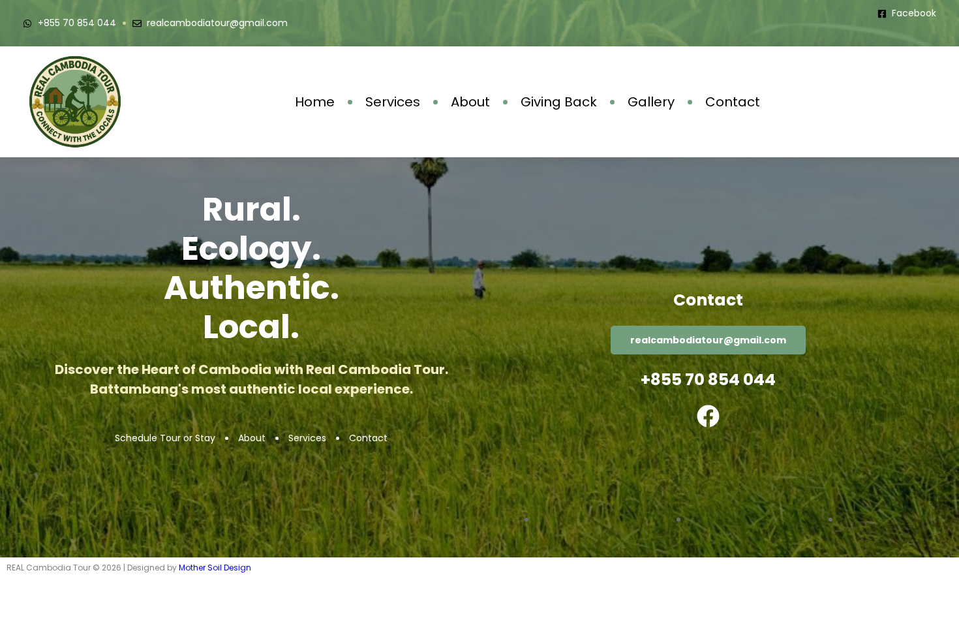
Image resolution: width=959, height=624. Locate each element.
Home (315, 101)
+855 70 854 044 (708, 379)
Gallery (651, 101)
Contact (732, 101)
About (470, 101)
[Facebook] (708, 416)
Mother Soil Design (215, 567)
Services (392, 101)
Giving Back (559, 101)
